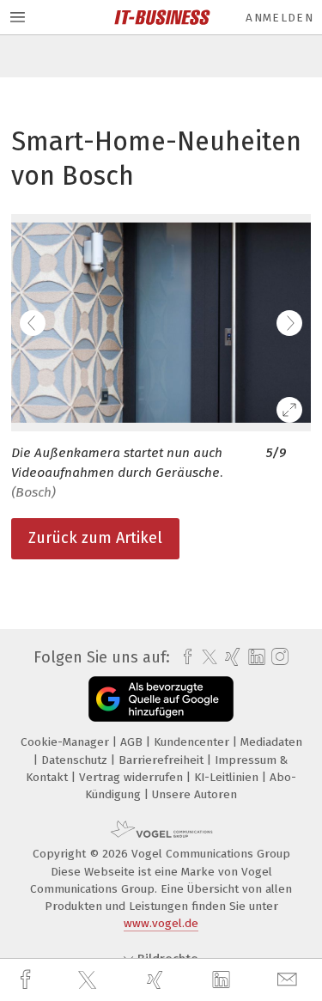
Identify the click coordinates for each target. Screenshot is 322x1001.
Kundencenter (193, 742)
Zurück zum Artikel (95, 537)
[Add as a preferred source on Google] (161, 699)
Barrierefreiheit (162, 760)
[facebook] (27, 980)
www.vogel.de (161, 923)
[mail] (289, 980)
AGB (133, 742)
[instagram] (278, 657)
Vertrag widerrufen (132, 777)
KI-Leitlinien (228, 777)
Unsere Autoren (194, 794)
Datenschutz (76, 760)
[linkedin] (223, 980)
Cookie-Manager (66, 742)
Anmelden (279, 17)
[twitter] (89, 980)
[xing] (157, 980)
